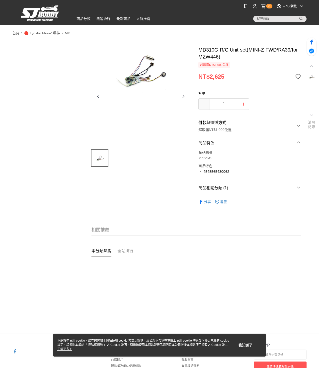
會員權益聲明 (190, 366)
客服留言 (187, 359)
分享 (207, 202)
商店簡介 (117, 359)
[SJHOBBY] (40, 13)
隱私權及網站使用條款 (126, 366)
